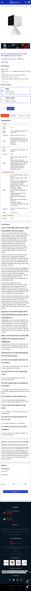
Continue (15, 491)
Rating (3, 484)
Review (28, 115)
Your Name (4, 471)
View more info (5, 81)
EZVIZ (22, 59)
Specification (5, 115)
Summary (21, 115)
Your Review (5, 474)
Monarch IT (19, 589)
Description (13, 115)
